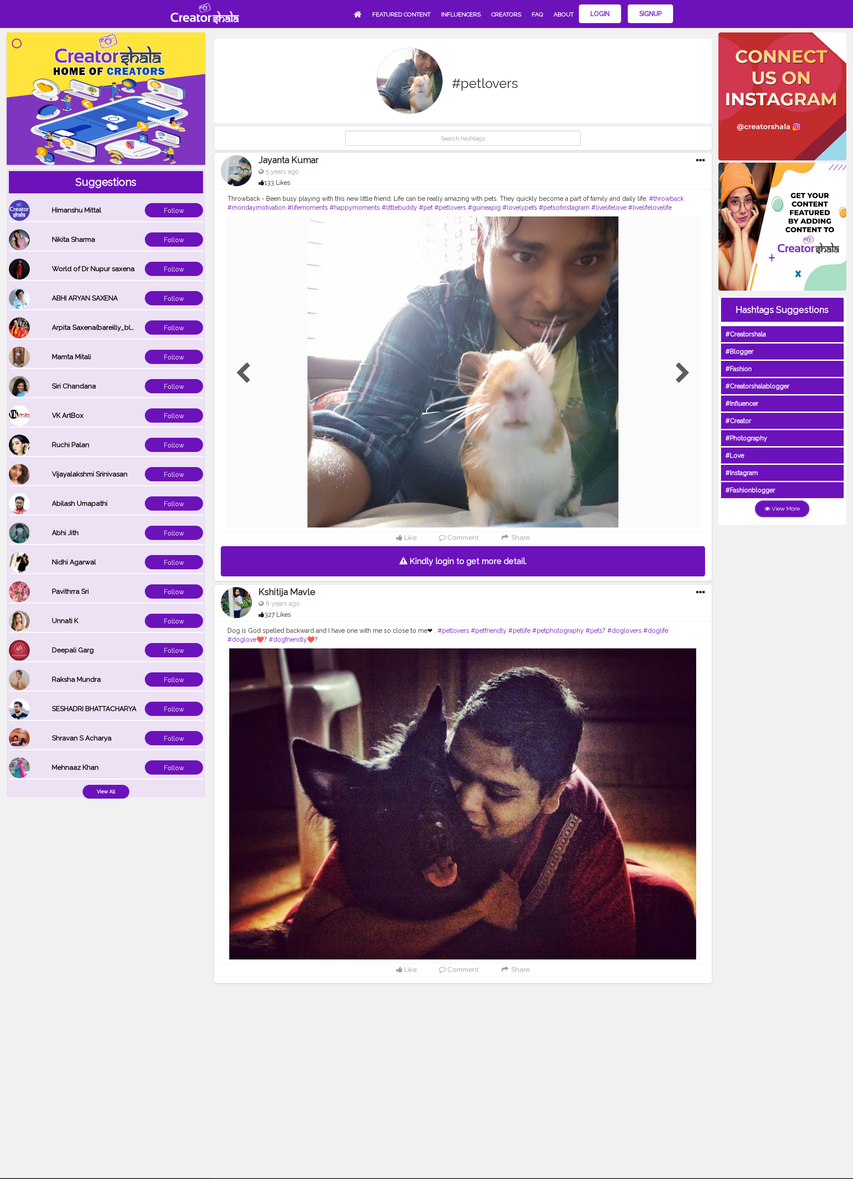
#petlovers (450, 207)
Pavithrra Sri (70, 591)
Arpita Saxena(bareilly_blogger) (102, 328)
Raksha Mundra (76, 679)
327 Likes (277, 614)
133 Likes (277, 182)
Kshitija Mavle (287, 592)
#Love (734, 455)
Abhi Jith (65, 533)
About (564, 14)
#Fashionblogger (750, 490)
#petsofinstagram (564, 207)
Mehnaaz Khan (75, 767)
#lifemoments (307, 207)
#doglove (241, 639)
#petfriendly (488, 630)
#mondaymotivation (256, 207)
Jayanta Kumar (289, 160)
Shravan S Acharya (82, 738)
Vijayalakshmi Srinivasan (90, 474)
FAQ (537, 14)
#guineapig (484, 207)
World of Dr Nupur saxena (93, 269)
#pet (426, 207)
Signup (650, 13)
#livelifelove (608, 207)
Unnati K (65, 621)
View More (785, 508)
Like (410, 538)
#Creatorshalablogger (757, 386)
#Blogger (739, 351)
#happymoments (355, 207)
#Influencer (741, 403)
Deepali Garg (73, 650)
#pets (594, 630)
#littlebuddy (399, 207)
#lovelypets (519, 207)
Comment (462, 538)
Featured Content (401, 14)
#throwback (666, 198)
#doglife (655, 630)
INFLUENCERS (461, 14)
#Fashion (738, 368)
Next (683, 373)
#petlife (519, 630)
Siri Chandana (74, 386)
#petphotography (558, 630)
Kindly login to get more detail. (466, 561)
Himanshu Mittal (76, 210)
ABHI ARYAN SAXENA (85, 298)
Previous (243, 373)
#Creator (738, 420)
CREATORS (506, 14)
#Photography (746, 438)
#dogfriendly (288, 639)
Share (519, 538)
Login (600, 13)
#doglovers (624, 630)
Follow (174, 210)
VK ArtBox (68, 416)
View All (106, 792)
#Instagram (741, 472)
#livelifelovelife (650, 207)
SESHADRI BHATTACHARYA (94, 709)
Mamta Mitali (71, 357)
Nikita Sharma (73, 240)
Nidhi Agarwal (74, 562)
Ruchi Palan (70, 445)
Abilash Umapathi (80, 504)
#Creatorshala (745, 334)
